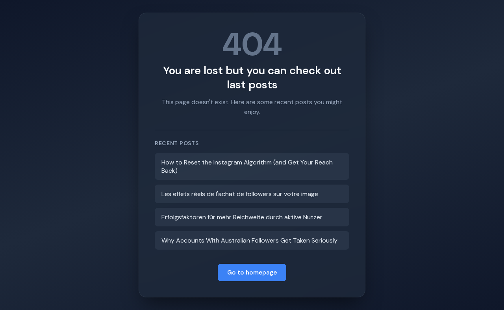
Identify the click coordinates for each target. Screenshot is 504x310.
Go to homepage (252, 272)
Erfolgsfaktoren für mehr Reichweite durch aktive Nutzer (241, 217)
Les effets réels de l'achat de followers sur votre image (239, 194)
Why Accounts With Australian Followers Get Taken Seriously (249, 240)
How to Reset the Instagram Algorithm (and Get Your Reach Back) (247, 166)
